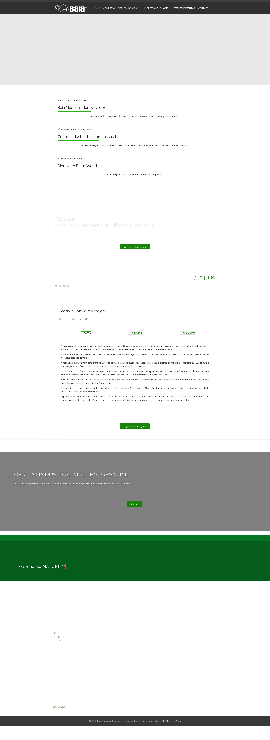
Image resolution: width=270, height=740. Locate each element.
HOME (96, 8)
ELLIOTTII (136, 333)
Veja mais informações (135, 246)
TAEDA (87, 333)
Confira (134, 504)
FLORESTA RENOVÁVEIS (156, 8)
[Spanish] (64, 707)
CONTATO (203, 8)
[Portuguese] (55, 707)
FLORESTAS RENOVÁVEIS (65, 674)
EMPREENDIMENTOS (184, 8)
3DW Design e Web (171, 720)
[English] (60, 707)
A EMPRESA (109, 8)
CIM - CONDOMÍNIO (128, 8)
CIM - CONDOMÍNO (63, 671)
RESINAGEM (188, 333)
